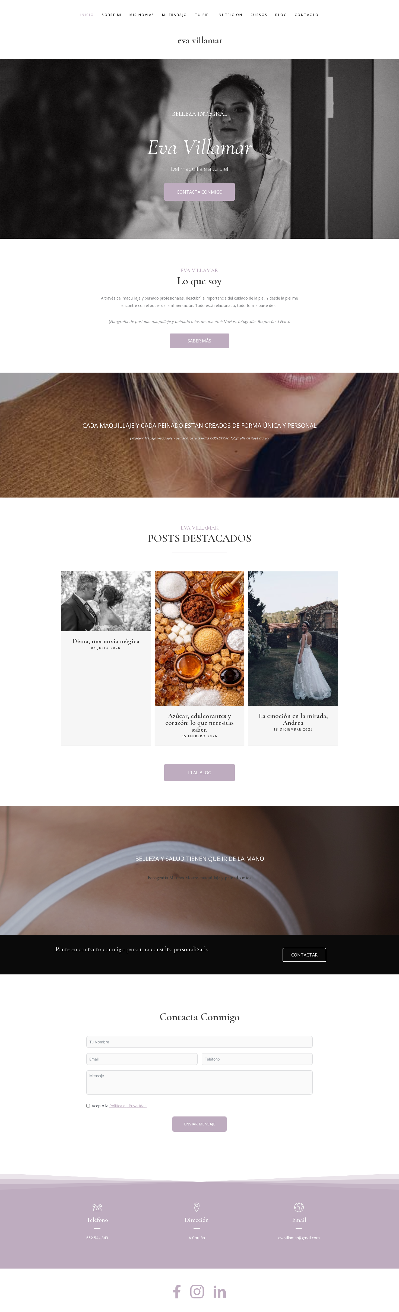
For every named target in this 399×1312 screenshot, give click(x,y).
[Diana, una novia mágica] (106, 600)
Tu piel (203, 14)
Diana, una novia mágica (106, 641)
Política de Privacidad (128, 1105)
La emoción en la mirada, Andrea (293, 719)
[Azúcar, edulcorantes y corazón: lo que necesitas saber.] (199, 638)
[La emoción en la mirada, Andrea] (293, 638)
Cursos (259, 14)
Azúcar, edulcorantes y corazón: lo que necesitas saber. (199, 723)
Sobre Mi (112, 14)
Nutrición (231, 14)
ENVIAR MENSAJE (199, 1124)
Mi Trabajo (174, 14)
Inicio (87, 14)
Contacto (307, 14)
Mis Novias (141, 14)
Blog (281, 14)
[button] (199, 192)
